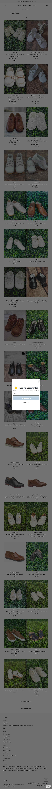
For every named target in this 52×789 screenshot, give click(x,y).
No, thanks (26, 402)
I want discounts (26, 398)
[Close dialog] (39, 381)
